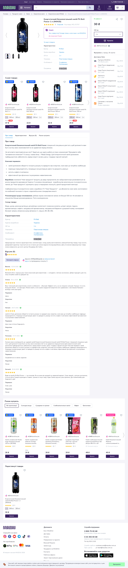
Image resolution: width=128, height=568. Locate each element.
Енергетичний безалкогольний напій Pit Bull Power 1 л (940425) (15, 500)
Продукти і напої (17, 14)
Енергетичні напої (39, 14)
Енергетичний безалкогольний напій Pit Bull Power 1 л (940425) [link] (87, 14)
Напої (28, 14)
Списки (110, 9)
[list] (4, 536)
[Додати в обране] (21, 82)
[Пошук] (90, 8)
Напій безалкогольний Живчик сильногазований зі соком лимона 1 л (113, 441)
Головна (5, 14)
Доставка (32, 2)
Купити (11, 126)
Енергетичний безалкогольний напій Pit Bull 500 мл (35, 109)
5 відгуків (60, 24)
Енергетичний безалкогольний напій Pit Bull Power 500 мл (56, 109)
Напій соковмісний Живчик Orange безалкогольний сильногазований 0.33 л (33, 441)
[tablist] (46, 136)
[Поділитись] (117, 19)
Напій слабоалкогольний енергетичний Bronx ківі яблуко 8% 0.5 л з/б (94, 441)
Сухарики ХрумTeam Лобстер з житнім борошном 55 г (72, 441)
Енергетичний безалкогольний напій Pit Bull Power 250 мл (77, 109)
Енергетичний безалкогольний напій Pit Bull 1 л (13, 109)
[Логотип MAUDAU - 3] (23, 527)
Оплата (39, 2)
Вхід (99, 9)
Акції (26, 2)
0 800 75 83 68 (118, 2)
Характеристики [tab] (21, 135)
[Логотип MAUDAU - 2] (10, 7)
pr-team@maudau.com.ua (104, 548)
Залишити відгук (12, 260)
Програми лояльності (68, 2)
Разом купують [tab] (44, 135)
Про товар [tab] (9, 135)
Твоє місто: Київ (83, 2)
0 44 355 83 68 (90, 537)
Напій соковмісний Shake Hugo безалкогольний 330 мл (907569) (13, 441)
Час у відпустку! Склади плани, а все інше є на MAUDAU (67, 33)
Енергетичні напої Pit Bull (56, 14)
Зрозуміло (117, 564)
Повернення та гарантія (51, 2)
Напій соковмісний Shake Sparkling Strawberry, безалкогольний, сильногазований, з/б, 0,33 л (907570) (54, 441)
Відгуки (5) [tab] (33, 135)
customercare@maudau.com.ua (106, 545)
